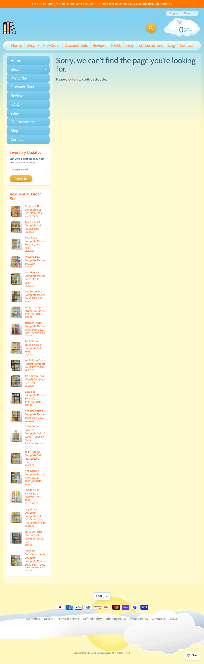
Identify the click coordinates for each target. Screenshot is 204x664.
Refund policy (92, 619)
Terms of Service (68, 619)
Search (49, 619)
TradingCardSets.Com (100, 652)
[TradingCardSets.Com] (9, 28)
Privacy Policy (139, 619)
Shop (33, 46)
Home (16, 45)
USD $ (100, 596)
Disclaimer (33, 619)
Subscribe (21, 179)
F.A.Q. (116, 45)
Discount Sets (76, 45)
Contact (186, 45)
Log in (174, 13)
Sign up (189, 13)
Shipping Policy (115, 619)
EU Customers (151, 45)
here (75, 79)
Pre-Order (51, 45)
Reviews (99, 45)
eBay (130, 45)
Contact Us (159, 619)
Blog (171, 45)
